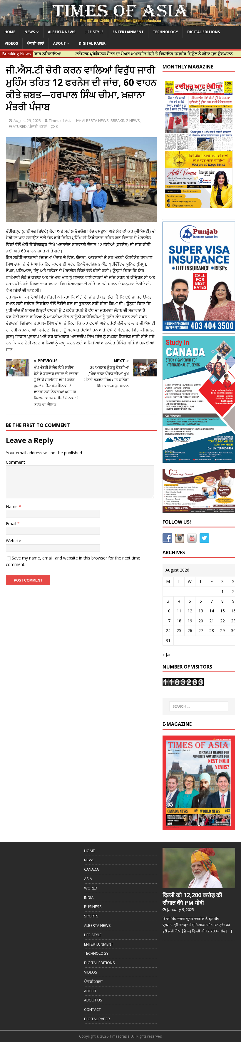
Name (12, 506)
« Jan (167, 654)
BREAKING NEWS (125, 120)
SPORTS (91, 916)
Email (11, 523)
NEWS (29, 31)
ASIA (88, 878)
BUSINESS (93, 906)
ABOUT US (93, 1000)
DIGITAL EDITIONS (203, 31)
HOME (9, 31)
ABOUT (59, 43)
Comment (15, 462)
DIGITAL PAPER (92, 43)
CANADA (91, 869)
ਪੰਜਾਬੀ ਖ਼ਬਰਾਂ (35, 43)
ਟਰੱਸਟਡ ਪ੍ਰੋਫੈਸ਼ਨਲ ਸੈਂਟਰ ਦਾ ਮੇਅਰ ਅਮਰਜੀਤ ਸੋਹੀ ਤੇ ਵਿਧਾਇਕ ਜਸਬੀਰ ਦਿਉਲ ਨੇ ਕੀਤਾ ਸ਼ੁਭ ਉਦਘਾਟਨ (133, 53)
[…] (229, 931)
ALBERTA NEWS (61, 31)
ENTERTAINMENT (128, 31)
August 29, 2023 (27, 120)
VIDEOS (11, 43)
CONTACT (92, 1009)
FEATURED (18, 126)
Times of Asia (61, 120)
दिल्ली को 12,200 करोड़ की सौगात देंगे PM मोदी (192, 899)
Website (13, 540)
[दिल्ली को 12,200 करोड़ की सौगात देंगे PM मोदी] (199, 885)
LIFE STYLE (93, 31)
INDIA (88, 897)
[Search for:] (198, 706)
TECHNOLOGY (165, 31)
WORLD (90, 888)
